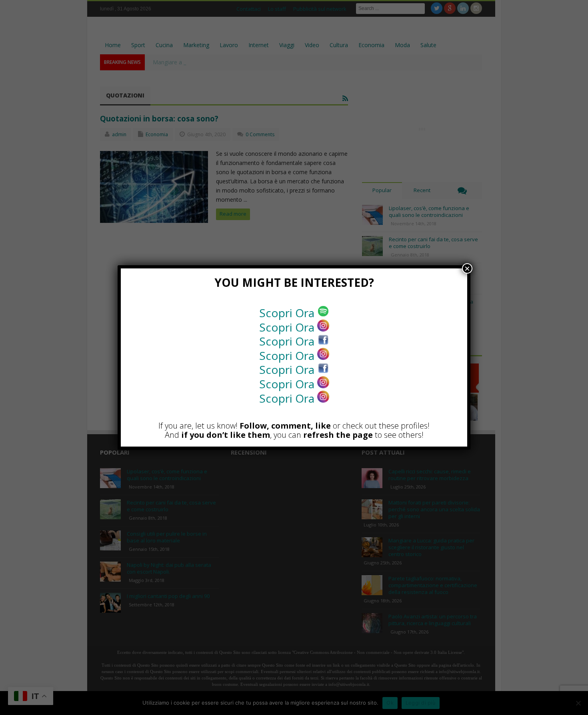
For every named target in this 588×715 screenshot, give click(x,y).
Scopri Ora (288, 312)
